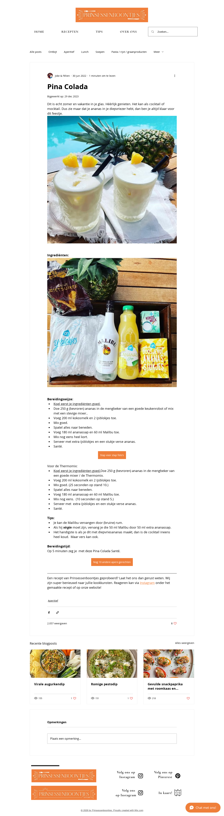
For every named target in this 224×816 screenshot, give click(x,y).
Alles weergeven (184, 643)
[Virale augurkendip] (55, 663)
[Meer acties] (175, 76)
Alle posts (35, 51)
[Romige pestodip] (112, 663)
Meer (157, 51)
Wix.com (138, 810)
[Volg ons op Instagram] (140, 775)
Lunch (85, 51)
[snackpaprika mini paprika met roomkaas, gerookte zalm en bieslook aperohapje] (169, 663)
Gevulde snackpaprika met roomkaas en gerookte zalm (165, 686)
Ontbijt (52, 51)
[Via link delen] (57, 612)
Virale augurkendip (49, 684)
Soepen (100, 51)
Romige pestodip (104, 684)
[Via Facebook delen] (49, 612)
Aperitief (69, 51)
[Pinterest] (177, 775)
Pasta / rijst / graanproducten (129, 51)
